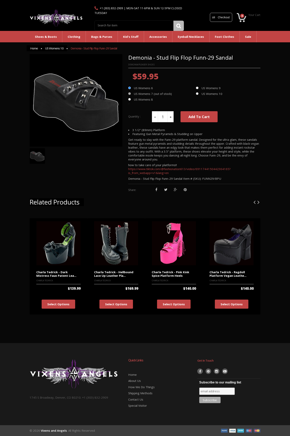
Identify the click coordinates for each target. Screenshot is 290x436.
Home (34, 48)
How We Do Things (141, 387)
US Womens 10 (54, 48)
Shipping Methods (140, 393)
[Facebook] (156, 189)
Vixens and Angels (54, 430)
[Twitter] (165, 189)
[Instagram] (216, 371)
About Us (134, 381)
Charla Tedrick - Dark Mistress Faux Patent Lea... (56, 274)
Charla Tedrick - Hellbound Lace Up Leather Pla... (113, 274)
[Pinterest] (185, 189)
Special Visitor (137, 405)
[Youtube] (225, 371)
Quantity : (134, 116)
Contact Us (135, 399)
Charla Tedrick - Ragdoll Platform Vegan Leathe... (228, 274)
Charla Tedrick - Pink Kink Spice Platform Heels (170, 274)
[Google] (175, 189)
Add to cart (199, 116)
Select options (58, 304)
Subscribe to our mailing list (220, 382)
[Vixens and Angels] (56, 18)
